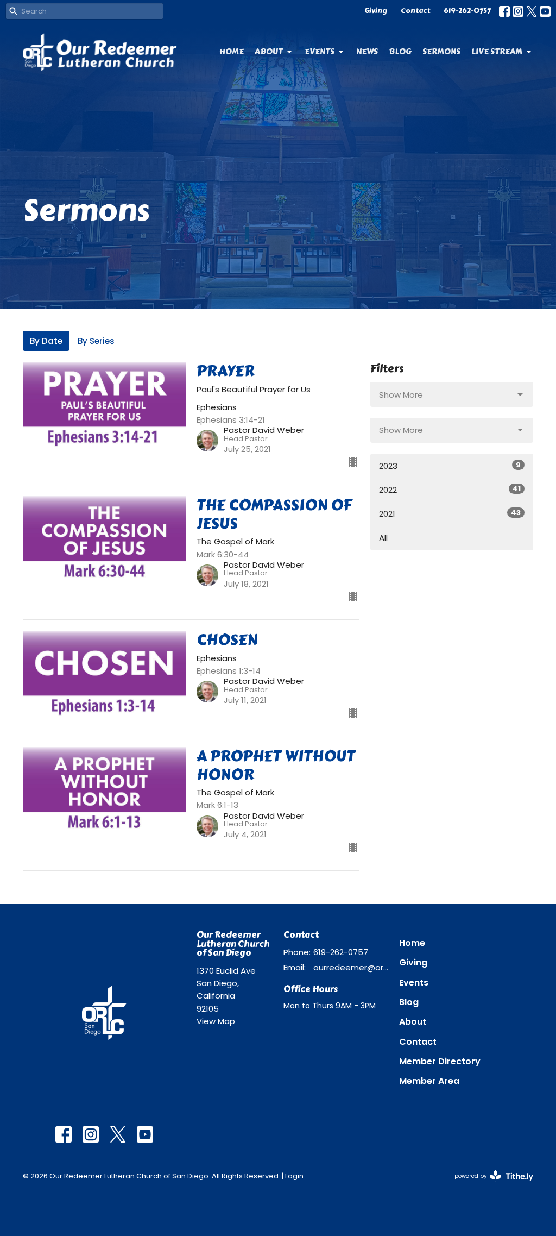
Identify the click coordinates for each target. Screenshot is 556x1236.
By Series (96, 341)
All (383, 537)
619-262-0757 (467, 10)
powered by (488, 1185)
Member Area (429, 1081)
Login (294, 1176)
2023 (450, 466)
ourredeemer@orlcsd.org (350, 967)
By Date (46, 341)
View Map (216, 1021)
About (269, 51)
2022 (450, 489)
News (367, 51)
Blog (400, 51)
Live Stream (496, 51)
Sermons (441, 51)
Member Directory (440, 1061)
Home (231, 51)
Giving (375, 10)
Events (319, 51)
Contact (415, 10)
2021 (450, 513)
